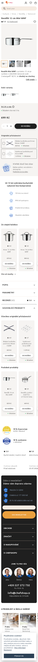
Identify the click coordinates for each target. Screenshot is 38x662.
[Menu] (2, 3)
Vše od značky (7, 274)
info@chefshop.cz (19, 592)
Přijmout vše (19, 656)
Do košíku (25, 126)
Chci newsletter (19, 515)
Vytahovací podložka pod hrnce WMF (24, 153)
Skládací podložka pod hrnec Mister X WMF (25, 142)
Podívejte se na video (20, 172)
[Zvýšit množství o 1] (11, 126)
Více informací (20, 648)
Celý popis (30, 80)
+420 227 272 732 (19, 585)
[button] (9, 408)
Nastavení (8, 650)
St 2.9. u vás (6, 107)
